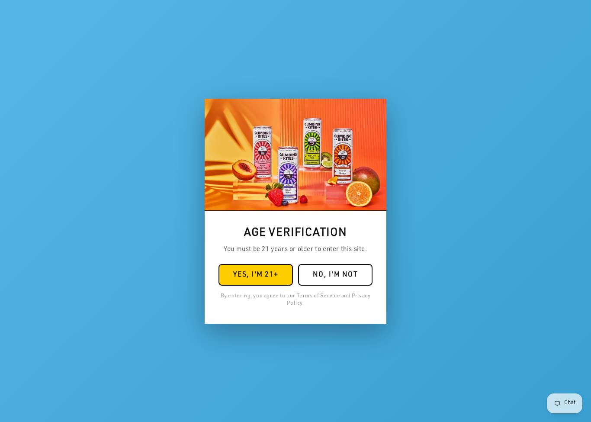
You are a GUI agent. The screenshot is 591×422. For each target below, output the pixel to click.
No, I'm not (335, 275)
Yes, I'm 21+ (256, 275)
